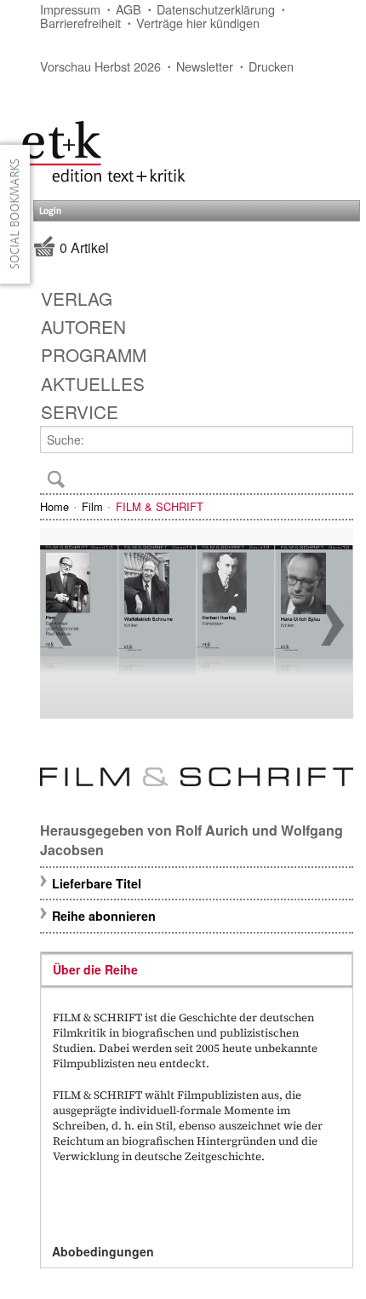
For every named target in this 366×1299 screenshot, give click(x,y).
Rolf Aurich (212, 830)
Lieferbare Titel (96, 883)
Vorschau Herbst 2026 (100, 66)
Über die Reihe (95, 969)
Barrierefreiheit (80, 23)
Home (54, 506)
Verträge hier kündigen (198, 23)
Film (92, 506)
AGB (128, 9)
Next (332, 625)
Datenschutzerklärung (216, 9)
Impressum (70, 9)
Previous (60, 625)
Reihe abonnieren (104, 915)
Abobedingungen (103, 1251)
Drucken (271, 66)
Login (50, 210)
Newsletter (204, 66)
